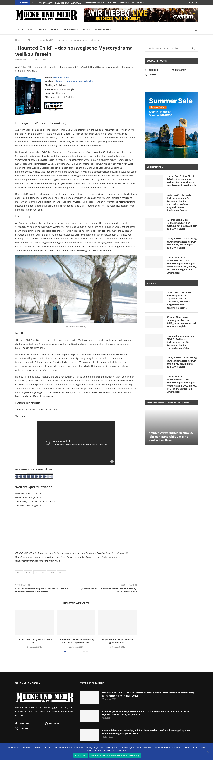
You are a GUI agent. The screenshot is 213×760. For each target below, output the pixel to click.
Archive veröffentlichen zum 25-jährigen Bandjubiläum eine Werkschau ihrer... (171, 436)
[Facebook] (189, 2)
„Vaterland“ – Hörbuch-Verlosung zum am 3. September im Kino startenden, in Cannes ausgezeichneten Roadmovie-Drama (179, 202)
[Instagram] (193, 2)
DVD (19, 572)
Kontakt (112, 2)
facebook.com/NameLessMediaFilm (74, 81)
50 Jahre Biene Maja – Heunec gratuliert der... (117, 641)
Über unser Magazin (95, 2)
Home (20, 29)
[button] (33, 2)
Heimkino (39, 572)
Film (53, 29)
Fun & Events (69, 29)
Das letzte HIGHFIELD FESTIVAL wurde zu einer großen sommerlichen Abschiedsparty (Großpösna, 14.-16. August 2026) (148, 694)
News (31, 29)
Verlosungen (101, 29)
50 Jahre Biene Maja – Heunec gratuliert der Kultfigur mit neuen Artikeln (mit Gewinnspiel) (182, 224)
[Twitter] (197, 2)
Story (61, 572)
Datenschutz (138, 2)
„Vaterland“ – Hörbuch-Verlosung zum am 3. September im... (76, 641)
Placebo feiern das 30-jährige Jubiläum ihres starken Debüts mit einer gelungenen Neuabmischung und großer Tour (146, 732)
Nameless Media (62, 77)
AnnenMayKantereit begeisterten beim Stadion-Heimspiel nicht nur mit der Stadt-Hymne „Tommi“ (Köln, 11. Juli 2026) (146, 713)
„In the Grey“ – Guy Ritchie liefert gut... (34, 641)
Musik (41, 29)
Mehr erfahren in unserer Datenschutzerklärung (115, 755)
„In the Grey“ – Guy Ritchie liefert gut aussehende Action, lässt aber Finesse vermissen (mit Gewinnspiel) (182, 181)
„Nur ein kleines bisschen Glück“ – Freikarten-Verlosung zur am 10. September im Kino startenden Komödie (180, 342)
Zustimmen (80, 755)
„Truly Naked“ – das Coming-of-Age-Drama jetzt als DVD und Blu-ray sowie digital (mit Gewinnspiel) (182, 243)
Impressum (124, 2)
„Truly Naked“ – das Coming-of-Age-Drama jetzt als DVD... (68, 2)
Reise (85, 29)
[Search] (196, 29)
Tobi (28, 59)
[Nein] (207, 752)
